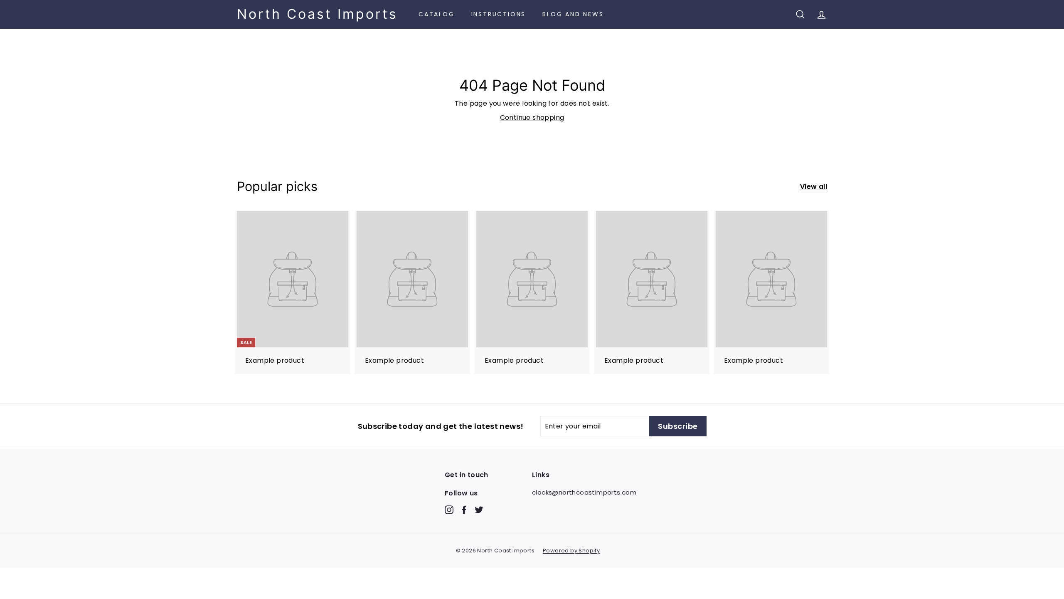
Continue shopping (532, 117)
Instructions (498, 14)
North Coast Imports (317, 14)
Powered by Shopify (571, 550)
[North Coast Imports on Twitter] (479, 509)
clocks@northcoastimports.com (584, 492)
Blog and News (572, 14)
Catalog (437, 14)
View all (813, 186)
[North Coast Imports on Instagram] (449, 509)
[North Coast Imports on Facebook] (464, 509)
